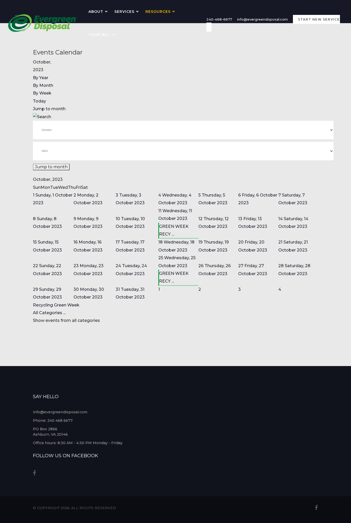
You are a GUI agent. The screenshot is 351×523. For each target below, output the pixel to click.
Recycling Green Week (56, 305)
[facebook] (34, 473)
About (95, 11)
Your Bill (99, 34)
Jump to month (49, 108)
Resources (158, 11)
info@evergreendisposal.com (262, 19)
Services (124, 11)
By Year (40, 77)
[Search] (175, 117)
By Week (42, 93)
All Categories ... (49, 312)
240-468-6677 (219, 19)
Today (39, 101)
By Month (43, 85)
